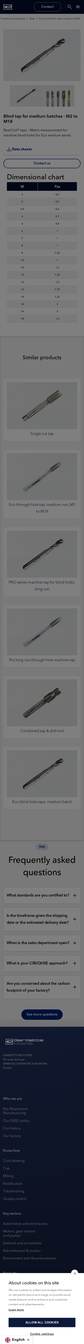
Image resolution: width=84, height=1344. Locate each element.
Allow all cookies (42, 1322)
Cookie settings (42, 1334)
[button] (17, 1340)
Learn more (16, 1310)
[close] (74, 1273)
